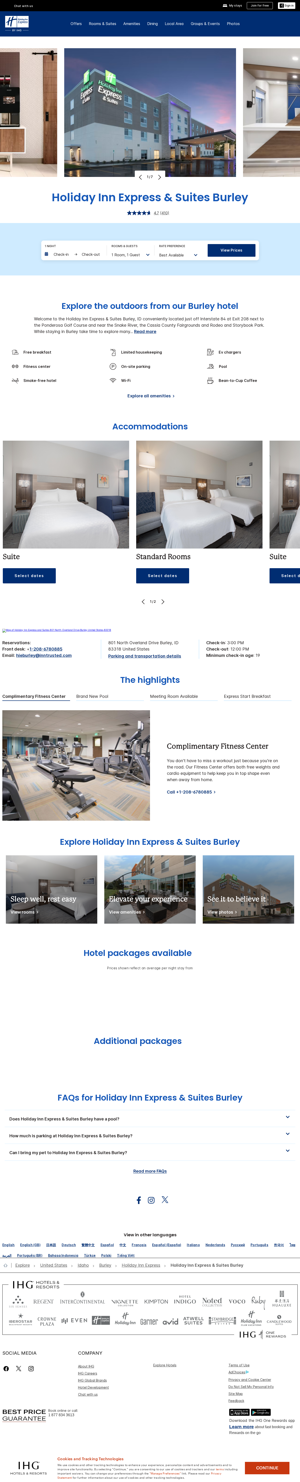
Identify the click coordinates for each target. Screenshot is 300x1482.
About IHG (86, 1366)
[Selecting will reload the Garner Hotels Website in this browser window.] (149, 1320)
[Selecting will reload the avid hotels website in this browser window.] (170, 1320)
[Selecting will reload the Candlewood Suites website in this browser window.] (279, 1320)
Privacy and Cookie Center (250, 1380)
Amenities (131, 23)
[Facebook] (7, 1368)
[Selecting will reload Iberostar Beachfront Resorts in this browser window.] (20, 1320)
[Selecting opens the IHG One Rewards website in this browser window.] (263, 1334)
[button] (286, 5)
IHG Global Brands (92, 1380)
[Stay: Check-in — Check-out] (73, 254)
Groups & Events (205, 23)
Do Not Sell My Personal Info (251, 1387)
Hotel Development (93, 1387)
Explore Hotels (164, 1365)
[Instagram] (31, 1368)
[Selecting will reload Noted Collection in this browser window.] (212, 1300)
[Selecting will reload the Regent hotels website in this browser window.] (43, 1300)
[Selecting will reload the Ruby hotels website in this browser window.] (258, 1300)
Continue (267, 1468)
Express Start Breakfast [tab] (247, 696)
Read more (145, 331)
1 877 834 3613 (61, 1415)
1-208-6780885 (46, 649)
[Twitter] (18, 1368)
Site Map (236, 1394)
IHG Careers (87, 1373)
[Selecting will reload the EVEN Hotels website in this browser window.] (74, 1320)
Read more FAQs (150, 1171)
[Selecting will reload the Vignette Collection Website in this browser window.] (124, 1300)
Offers (76, 23)
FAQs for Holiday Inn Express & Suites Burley (150, 1098)
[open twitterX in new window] (163, 1200)
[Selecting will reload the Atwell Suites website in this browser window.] (193, 1320)
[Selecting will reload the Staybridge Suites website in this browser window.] (222, 1320)
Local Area (174, 23)
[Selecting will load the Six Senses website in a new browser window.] (18, 1300)
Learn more (241, 1426)
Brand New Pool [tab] (92, 696)
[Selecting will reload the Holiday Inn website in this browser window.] (125, 1320)
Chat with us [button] (23, 6)
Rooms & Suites (102, 23)
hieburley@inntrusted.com (44, 655)
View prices (231, 250)
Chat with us (88, 1394)
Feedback (236, 1401)
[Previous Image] (141, 177)
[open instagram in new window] (148, 1200)
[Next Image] (159, 177)
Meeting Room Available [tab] (174, 696)
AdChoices (237, 1372)
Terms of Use (239, 1365)
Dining (152, 23)
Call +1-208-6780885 (189, 792)
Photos (233, 23)
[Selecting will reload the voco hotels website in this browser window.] (237, 1300)
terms (220, 1469)
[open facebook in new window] (136, 1200)
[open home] (7, 1265)
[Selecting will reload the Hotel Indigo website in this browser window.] (185, 1300)
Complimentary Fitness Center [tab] (34, 696)
